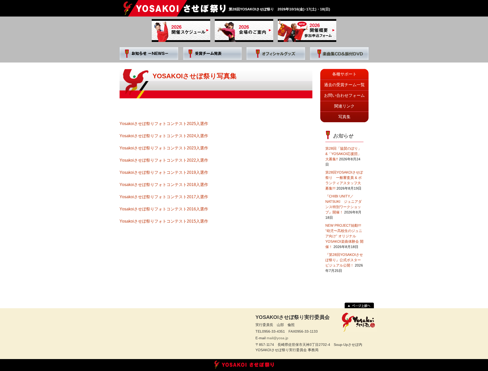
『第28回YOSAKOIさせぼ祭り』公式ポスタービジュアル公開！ (344, 260)
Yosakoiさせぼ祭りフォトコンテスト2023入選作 (163, 148)
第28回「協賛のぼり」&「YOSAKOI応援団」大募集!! (343, 153)
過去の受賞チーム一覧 (344, 85)
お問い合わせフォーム (344, 95)
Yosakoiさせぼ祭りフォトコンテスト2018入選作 (163, 184)
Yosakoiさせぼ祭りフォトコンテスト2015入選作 (163, 221)
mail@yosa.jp (277, 338)
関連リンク (344, 106)
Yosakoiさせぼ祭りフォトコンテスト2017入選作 (163, 197)
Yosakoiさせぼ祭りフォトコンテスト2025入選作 (163, 123)
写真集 (344, 117)
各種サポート (344, 74)
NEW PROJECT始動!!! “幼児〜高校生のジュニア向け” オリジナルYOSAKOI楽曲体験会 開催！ (344, 236)
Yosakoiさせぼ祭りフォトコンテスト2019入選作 (163, 172)
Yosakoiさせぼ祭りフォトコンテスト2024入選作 (163, 136)
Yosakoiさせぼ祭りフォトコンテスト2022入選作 (163, 160)
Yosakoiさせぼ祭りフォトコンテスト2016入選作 (163, 209)
